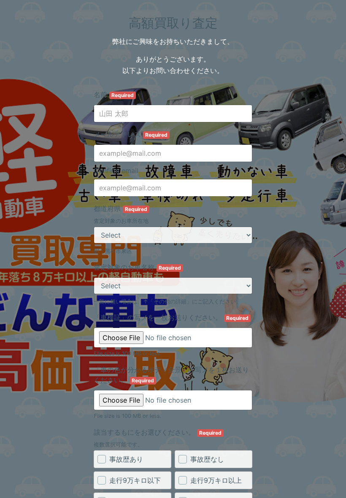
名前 (114, 94)
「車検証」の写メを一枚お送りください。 (171, 317)
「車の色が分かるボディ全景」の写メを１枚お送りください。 (171, 374)
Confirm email (116, 170)
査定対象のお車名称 (137, 267)
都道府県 (120, 208)
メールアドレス (131, 134)
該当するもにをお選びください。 (158, 432)
